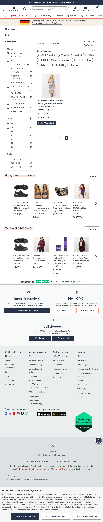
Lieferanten (9, 380)
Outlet (80, 397)
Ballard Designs (15, 479)
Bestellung (33, 356)
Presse (7, 376)
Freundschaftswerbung (62, 369)
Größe (10, 118)
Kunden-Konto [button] (64, 310)
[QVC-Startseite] (6, 29)
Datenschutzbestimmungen (34, 469)
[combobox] (47, 9)
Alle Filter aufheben (89, 51)
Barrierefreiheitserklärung (87, 369)
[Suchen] (66, 9)
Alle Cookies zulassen (25, 516)
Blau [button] (89, 60)
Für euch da (57, 377)
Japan (64, 455)
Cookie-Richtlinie (51, 509)
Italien (57, 455)
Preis (9, 154)
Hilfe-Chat (8, 356)
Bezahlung (33, 376)
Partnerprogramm (60, 373)
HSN (6, 479)
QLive (6, 372)
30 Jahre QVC (32, 15)
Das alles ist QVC (84, 360)
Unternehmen (83, 356)
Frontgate (25, 479)
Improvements (9, 483)
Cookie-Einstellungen (87, 516)
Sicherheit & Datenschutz (39, 388)
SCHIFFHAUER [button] (47, 55)
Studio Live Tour (83, 393)
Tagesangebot (9, 15)
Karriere (80, 380)
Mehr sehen (92, 176)
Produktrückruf (10, 385)
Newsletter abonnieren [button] (27, 310)
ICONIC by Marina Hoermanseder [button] (55, 60)
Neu (21, 15)
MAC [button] (91, 55)
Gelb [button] (42, 65)
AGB (15, 469)
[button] (4, 9)
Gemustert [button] (76, 65)
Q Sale (84, 15)
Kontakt (7, 360)
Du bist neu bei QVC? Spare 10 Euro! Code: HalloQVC (51, 2)
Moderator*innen (84, 385)
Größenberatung (35, 364)
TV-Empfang (82, 389)
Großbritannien (48, 455)
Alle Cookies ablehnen (56, 516)
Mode (92, 15)
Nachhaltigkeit (83, 364)
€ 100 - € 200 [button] (57, 65)
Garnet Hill (34, 479)
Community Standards (61, 469)
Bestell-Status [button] (87, 310)
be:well (60, 15)
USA (39, 455)
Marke (10, 49)
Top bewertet (72, 15)
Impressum (84, 469)
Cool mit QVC (47, 15)
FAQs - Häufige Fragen (38, 392)
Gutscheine (57, 364)
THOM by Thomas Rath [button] (71, 55)
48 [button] (79, 60)
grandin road (44, 479)
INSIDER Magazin (60, 356)
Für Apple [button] (39, 338)
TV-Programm (58, 360)
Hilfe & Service (35, 396)
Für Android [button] (63, 338)
